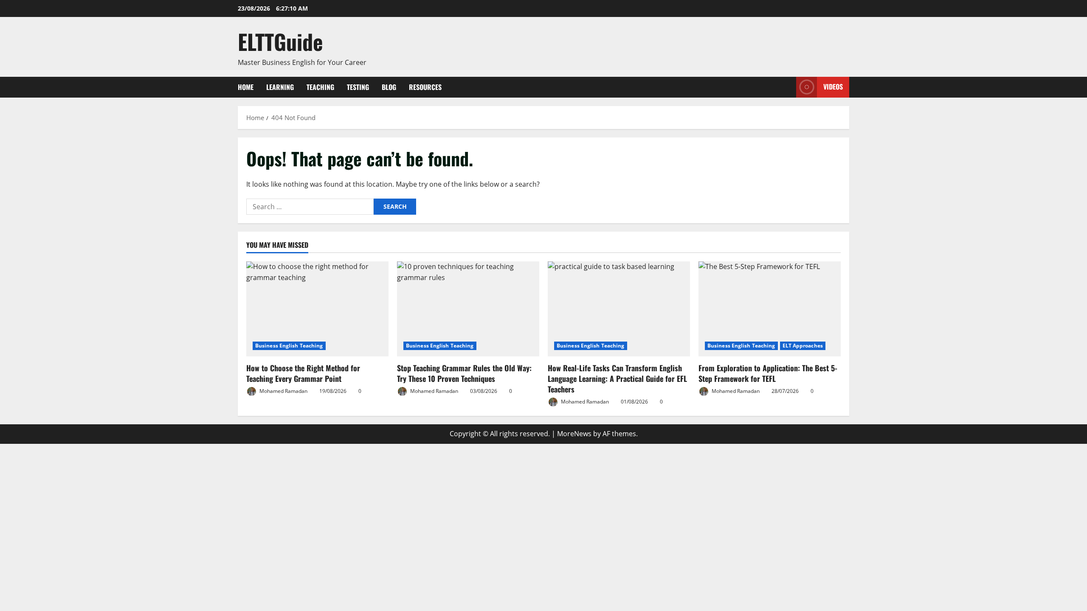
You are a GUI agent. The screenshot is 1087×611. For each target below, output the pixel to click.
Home (245, 87)
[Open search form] (787, 87)
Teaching (320, 87)
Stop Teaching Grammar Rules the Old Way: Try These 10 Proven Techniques (464, 373)
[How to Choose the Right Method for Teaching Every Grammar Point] (317, 308)
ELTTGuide (280, 41)
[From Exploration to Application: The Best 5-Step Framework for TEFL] (769, 308)
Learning (280, 87)
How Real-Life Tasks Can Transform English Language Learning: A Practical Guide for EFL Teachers (617, 378)
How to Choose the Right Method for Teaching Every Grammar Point (303, 373)
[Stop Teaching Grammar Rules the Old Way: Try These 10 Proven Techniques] (468, 308)
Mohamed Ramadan (282, 391)
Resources (425, 87)
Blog (389, 87)
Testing (358, 87)
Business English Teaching (289, 345)
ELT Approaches (803, 345)
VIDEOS (833, 86)
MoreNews (574, 433)
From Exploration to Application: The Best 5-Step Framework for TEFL (767, 373)
